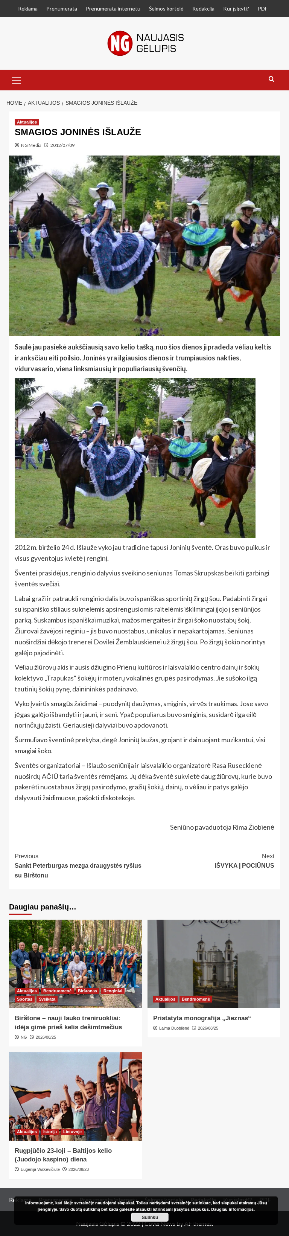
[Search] (271, 79)
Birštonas (87, 991)
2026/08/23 (78, 1169)
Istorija (50, 1131)
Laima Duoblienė (174, 1028)
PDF (263, 8)
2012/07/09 (62, 145)
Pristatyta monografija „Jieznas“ (202, 1018)
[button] (16, 79)
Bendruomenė (57, 991)
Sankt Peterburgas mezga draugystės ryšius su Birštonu (78, 866)
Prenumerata (61, 8)
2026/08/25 (46, 1037)
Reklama (28, 8)
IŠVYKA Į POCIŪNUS (244, 861)
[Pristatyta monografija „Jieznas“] (214, 964)
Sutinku (150, 1217)
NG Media (31, 145)
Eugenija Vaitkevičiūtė (40, 1169)
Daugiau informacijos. (233, 1209)
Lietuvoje (72, 1131)
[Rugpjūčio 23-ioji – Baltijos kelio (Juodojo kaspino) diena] (75, 1096)
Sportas (24, 999)
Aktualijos (27, 122)
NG (24, 1037)
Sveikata (47, 999)
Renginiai (112, 991)
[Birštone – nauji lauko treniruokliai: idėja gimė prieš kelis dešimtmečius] (75, 964)
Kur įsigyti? (236, 8)
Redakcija (203, 8)
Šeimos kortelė (166, 8)
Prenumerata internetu (113, 8)
